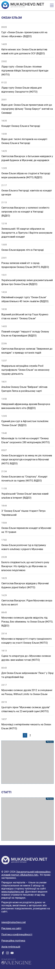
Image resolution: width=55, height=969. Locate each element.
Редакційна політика (13, 940)
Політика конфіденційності (16, 934)
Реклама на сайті (11, 928)
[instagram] (7, 953)
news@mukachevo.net (13, 922)
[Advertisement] (27, 762)
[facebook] (2, 953)
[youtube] (12, 953)
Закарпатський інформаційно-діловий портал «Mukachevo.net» (26, 873)
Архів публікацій (10, 946)
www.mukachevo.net (12, 891)
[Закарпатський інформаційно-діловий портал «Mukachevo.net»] (22, 5)
